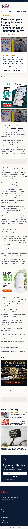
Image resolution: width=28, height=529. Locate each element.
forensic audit (13, 182)
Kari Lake (9, 223)
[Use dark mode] (25, 1)
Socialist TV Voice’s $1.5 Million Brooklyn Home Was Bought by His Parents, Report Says (18, 423)
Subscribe (15, 476)
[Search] (22, 5)
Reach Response (16, 527)
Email (8, 76)
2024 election (8, 229)
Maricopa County (19, 130)
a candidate (10, 309)
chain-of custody (19, 187)
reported (7, 136)
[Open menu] (25, 5)
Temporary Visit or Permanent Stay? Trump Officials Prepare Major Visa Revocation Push (17, 11)
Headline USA (13, 125)
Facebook (4, 76)
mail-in (13, 128)
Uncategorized (5, 15)
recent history (10, 303)
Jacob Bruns (5, 125)
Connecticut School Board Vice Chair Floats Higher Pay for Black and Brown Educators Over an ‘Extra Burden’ (13, 450)
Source (3, 357)
